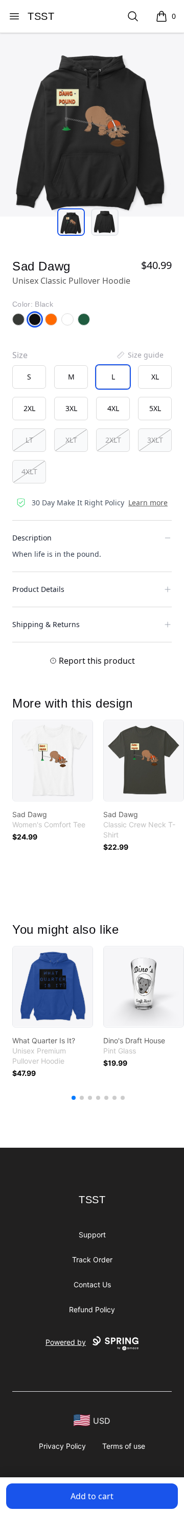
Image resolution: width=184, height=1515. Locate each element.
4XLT (29, 471)
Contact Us (92, 1284)
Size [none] (20, 355)
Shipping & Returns (46, 624)
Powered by (65, 1342)
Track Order (92, 1259)
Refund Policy (92, 1309)
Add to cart (92, 1496)
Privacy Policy (62, 1446)
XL (155, 377)
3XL (71, 408)
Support (92, 1234)
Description (32, 538)
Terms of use (123, 1446)
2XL (29, 408)
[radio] (29, 377)
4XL (113, 408)
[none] (140, 355)
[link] (53, 760)
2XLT (113, 440)
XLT (71, 440)
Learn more (148, 502)
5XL (155, 408)
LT (29, 440)
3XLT (155, 440)
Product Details (38, 589)
